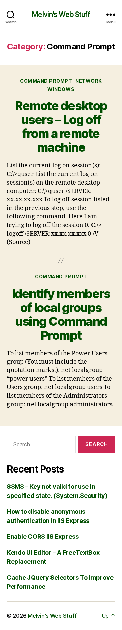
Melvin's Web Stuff (61, 14)
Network (88, 81)
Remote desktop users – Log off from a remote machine (61, 126)
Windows (61, 89)
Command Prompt (46, 81)
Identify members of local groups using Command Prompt (61, 314)
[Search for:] (40, 446)
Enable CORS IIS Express (43, 536)
